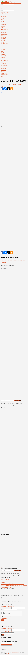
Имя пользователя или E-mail (9, 641)
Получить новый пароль (6, 644)
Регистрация (15, 652)
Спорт (2, 45)
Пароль (7, 631)
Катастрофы (4, 34)
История (3, 18)
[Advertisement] (14, 189)
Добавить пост (5, 3)
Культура (3, 32)
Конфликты (4, 35)
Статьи (3, 26)
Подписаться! (18, 400)
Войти (2, 620)
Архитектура (4, 29)
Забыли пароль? (9, 631)
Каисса (2, 86)
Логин (2, 634)
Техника (3, 23)
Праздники (4, 42)
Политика (3, 40)
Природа (3, 24)
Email (2, 609)
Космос (3, 21)
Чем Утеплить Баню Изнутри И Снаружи (12, 584)
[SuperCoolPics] (6, 1)
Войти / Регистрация (15, 3)
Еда (2, 31)
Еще (2, 27)
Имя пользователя (6, 608)
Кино (2, 19)
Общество (3, 38)
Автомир (3, 16)
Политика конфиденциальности (10, 581)
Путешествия (4, 43)
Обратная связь (5, 579)
